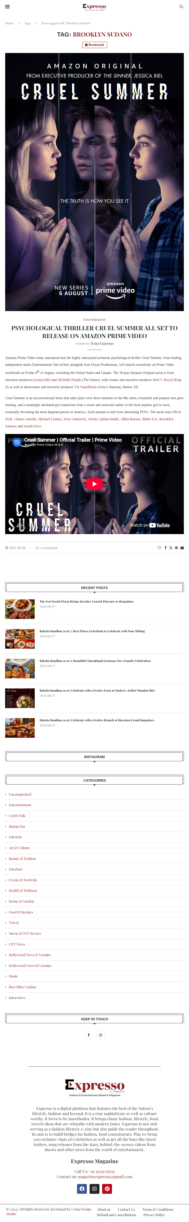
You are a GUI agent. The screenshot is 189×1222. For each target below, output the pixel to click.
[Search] (181, 7)
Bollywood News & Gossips (30, 954)
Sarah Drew (33, 426)
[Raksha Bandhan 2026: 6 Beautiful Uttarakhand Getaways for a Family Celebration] (20, 668)
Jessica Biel (42, 379)
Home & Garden (21, 901)
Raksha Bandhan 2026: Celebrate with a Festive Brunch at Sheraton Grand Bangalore (97, 720)
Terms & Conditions (157, 1209)
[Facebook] (89, 1035)
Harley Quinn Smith (103, 419)
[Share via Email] (182, 547)
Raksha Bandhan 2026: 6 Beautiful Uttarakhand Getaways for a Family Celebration (95, 661)
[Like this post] (159, 547)
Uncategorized (20, 794)
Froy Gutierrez (75, 419)
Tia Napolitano (85, 386)
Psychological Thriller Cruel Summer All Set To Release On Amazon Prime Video (94, 332)
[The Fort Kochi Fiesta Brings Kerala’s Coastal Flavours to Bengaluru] (20, 609)
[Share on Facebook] (166, 547)
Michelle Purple (69, 379)
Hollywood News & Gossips (30, 965)
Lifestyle (15, 837)
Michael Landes (50, 419)
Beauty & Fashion (22, 858)
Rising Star (17, 826)
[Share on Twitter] (171, 547)
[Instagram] (100, 1035)
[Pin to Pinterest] (176, 547)
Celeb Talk (17, 815)
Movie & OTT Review (25, 933)
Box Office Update (22, 987)
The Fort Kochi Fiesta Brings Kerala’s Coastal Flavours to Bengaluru (86, 601)
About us (103, 1209)
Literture (16, 869)
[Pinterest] (107, 1189)
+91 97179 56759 (102, 1171)
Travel (14, 922)
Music (13, 976)
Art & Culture (19, 847)
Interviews (17, 997)
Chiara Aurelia (25, 419)
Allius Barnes (131, 419)
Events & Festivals (23, 880)
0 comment (49, 547)
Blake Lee (149, 419)
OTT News (17, 944)
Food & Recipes (21, 912)
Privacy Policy (154, 1214)
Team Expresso (102, 343)
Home (9, 23)
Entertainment (20, 804)
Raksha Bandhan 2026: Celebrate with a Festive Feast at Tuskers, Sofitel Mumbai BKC (97, 690)
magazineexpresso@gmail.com (105, 1176)
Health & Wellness (23, 890)
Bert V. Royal (163, 379)
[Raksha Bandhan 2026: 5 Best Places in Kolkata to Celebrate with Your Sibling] (20, 639)
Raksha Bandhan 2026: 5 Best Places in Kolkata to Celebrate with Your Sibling (92, 631)
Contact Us (126, 1209)
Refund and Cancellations (116, 1214)
